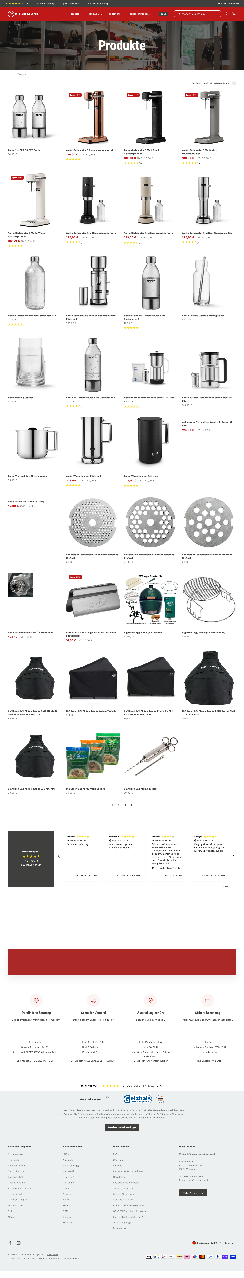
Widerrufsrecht (52, 1258)
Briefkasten (34, 1042)
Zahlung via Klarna (123, 1188)
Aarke (66, 1199)
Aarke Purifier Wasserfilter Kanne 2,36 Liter (149, 397)
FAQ (115, 1154)
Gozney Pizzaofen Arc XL (35, 1047)
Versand (68, 1258)
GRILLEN (94, 14)
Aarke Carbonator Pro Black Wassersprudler (91, 233)
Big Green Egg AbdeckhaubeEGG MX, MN (31, 788)
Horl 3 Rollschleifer (93, 1047)
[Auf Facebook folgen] (10, 1243)
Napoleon (68, 1160)
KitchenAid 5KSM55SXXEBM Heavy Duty (34, 1052)
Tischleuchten (16, 1205)
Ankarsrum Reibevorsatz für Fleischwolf (31, 632)
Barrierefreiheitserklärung (128, 1217)
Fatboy (209, 1042)
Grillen (11, 1211)
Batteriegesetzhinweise (126, 1182)
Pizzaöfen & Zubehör (20, 1188)
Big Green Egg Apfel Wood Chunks (85, 788)
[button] (59, 856)
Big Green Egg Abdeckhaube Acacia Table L (91, 711)
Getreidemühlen (17, 1182)
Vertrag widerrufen (193, 1193)
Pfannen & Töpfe (17, 1199)
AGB (40, 1258)
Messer (12, 1217)
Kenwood (68, 1222)
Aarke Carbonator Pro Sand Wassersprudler (149, 233)
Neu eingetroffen (17, 1154)
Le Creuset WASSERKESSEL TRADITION (93, 1060)
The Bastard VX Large (209, 1060)
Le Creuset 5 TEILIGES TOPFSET (35, 1060)
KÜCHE (75, 14)
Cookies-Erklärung (123, 1199)
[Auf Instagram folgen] (18, 1243)
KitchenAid (69, 1171)
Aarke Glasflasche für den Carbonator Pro (32, 315)
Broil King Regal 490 (92, 1042)
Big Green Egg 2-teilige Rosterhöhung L (204, 632)
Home (11, 74)
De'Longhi (68, 1182)
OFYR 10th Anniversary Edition (151, 1060)
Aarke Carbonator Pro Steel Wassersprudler (207, 233)
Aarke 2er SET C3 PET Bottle (24, 150)
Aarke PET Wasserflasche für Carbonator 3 (90, 397)
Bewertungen (120, 1228)
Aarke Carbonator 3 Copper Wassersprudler (91, 150)
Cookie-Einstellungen (125, 1194)
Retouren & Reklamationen (128, 1171)
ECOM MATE (52, 1254)
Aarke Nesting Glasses (20, 397)
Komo (66, 1205)
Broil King (68, 1177)
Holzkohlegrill (15, 1194)
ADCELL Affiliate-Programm (128, 1205)
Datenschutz (14, 1258)
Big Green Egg (71, 1165)
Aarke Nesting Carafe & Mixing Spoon (203, 315)
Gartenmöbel (15, 1177)
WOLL (66, 1188)
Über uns (118, 1160)
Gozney (67, 1194)
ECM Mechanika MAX (151, 1042)
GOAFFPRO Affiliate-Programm (130, 1211)
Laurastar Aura (209, 1052)
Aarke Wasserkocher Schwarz (141, 476)
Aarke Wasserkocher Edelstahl (83, 476)
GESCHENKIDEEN (139, 14)
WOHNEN (114, 14)
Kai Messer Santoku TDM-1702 (209, 1047)
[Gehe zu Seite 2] (131, 805)
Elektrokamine (16, 1171)
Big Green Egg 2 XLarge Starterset (143, 632)
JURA (66, 1154)
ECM (65, 1211)
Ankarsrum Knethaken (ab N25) (26, 501)
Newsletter (119, 1177)
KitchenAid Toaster (93, 1052)
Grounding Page (122, 1222)
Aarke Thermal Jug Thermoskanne (28, 476)
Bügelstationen (16, 1165)
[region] (146, 856)
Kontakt (117, 1165)
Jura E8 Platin (151, 1047)
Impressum (29, 1258)
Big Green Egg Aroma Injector (140, 788)
